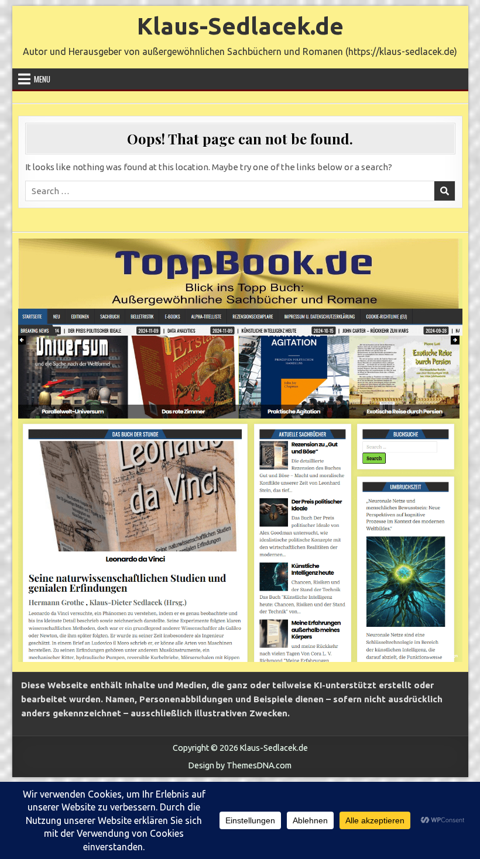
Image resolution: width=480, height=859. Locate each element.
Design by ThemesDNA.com (240, 765)
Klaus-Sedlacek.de (240, 26)
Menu (42, 79)
